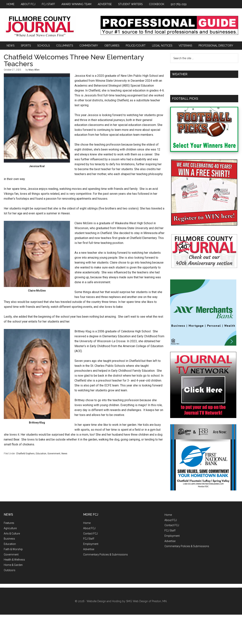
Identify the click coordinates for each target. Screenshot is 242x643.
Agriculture (10, 528)
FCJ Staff (88, 538)
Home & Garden (13, 564)
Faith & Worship (13, 549)
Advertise (88, 549)
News (64, 453)
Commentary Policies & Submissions (105, 554)
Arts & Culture (12, 533)
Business (9, 538)
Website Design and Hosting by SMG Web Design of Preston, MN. (127, 601)
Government (53, 453)
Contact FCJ (90, 533)
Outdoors (9, 570)
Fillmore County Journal (40, 27)
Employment (90, 543)
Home (87, 522)
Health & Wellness (14, 559)
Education (41, 453)
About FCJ (89, 528)
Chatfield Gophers (25, 453)
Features (9, 522)
